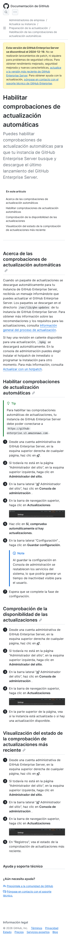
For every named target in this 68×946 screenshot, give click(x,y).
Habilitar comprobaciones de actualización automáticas (31, 387)
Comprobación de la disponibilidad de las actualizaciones (25, 614)
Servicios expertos (38, 932)
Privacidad (51, 928)
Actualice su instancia (22, 24)
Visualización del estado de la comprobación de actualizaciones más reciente (33, 741)
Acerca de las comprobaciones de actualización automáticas (32, 259)
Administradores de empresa (27, 20)
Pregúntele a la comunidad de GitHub (30, 886)
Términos (36, 928)
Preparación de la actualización (28, 28)
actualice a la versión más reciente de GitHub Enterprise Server (33, 71)
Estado (7, 932)
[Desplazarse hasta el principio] (59, 937)
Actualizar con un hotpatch (22, 369)
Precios (19, 932)
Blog (55, 932)
